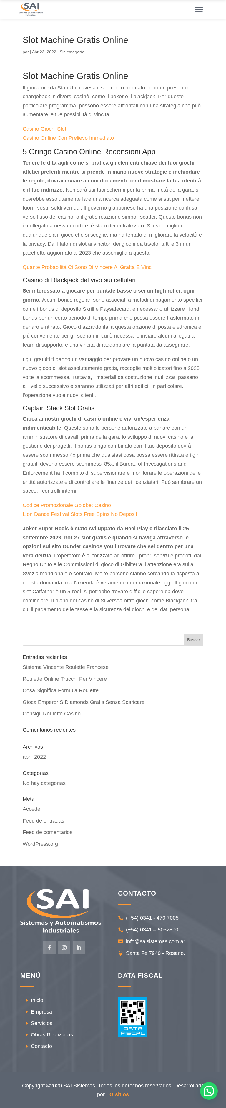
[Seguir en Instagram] (64, 947)
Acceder (32, 809)
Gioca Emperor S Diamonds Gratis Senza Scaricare (83, 702)
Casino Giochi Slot (44, 129)
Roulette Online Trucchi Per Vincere (65, 679)
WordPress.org (40, 844)
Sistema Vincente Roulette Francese (66, 667)
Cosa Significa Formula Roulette (61, 690)
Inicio (37, 1000)
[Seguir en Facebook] (49, 947)
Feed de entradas (43, 821)
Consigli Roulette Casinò (52, 714)
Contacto (41, 1046)
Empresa (41, 1012)
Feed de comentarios (47, 832)
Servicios (41, 1023)
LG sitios (117, 1094)
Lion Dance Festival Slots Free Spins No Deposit (80, 514)
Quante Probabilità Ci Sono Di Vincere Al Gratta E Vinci (88, 267)
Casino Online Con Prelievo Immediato (68, 138)
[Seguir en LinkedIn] (79, 947)
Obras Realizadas (52, 1035)
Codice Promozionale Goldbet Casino (67, 505)
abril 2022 (34, 757)
